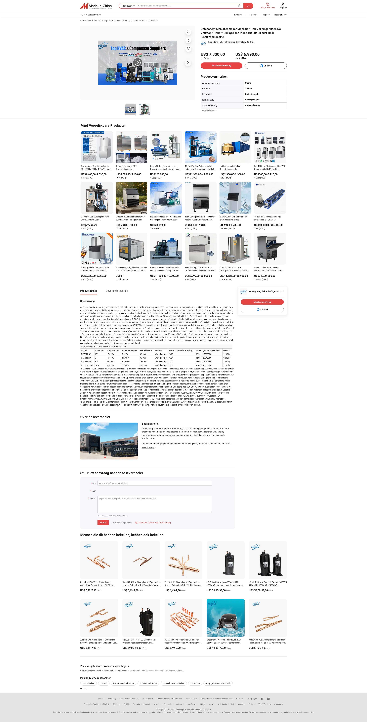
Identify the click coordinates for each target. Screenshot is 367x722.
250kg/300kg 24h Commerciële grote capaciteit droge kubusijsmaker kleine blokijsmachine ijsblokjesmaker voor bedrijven (235, 218)
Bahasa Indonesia (276, 704)
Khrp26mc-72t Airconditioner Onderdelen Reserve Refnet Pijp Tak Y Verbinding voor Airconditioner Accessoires (267, 642)
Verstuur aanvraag (221, 65)
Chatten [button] (268, 65)
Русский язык (191, 704)
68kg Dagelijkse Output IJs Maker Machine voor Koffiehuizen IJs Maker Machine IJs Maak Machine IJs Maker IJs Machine (200, 218)
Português (168, 704)
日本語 (126, 704)
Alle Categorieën (91, 14)
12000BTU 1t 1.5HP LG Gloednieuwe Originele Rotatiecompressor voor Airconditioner (138, 642)
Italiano (179, 704)
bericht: (92, 498)
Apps (265, 14)
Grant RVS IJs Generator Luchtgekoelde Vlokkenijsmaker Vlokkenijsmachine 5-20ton (233, 269)
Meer (82, 688)
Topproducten (191, 698)
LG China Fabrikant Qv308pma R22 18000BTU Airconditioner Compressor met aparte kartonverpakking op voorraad (225, 585)
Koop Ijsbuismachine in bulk (218, 683)
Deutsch (157, 704)
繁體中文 (116, 704)
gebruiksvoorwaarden (305, 712)
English (95, 704)
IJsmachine (153, 20)
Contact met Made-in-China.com (169, 698)
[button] (239, 5)
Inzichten (239, 698)
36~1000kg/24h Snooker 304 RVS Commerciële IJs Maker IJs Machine (269, 168)
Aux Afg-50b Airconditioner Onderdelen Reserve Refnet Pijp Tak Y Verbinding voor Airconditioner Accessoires (183, 642)
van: (94, 483)
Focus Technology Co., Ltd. (180, 709)
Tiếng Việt (262, 704)
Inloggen (283, 7)
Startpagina (85, 20)
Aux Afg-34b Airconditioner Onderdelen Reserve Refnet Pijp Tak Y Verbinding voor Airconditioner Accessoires (98, 642)
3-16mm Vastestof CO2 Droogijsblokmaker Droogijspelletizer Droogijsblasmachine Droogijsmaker (126, 168)
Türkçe (251, 704)
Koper (237, 14)
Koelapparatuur (138, 20)
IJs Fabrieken (88, 683)
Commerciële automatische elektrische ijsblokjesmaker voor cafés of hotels (268, 269)
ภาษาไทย (241, 704)
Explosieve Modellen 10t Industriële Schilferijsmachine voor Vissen (165, 218)
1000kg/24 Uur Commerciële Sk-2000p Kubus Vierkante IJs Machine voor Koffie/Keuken (95, 269)
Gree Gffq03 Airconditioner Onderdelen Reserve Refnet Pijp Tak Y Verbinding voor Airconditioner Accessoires (183, 585)
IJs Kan (103, 683)
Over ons (101, 698)
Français (136, 704)
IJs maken (195, 683)
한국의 (202, 704)
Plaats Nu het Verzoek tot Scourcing (153, 522)
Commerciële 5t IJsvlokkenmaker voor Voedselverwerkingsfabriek (164, 269)
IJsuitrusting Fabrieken (123, 683)
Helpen (253, 14)
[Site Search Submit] (248, 6)
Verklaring (112, 698)
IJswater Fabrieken (148, 683)
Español (147, 704)
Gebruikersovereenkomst (129, 698)
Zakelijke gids (252, 698)
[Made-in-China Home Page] (96, 6)
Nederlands (222, 704)
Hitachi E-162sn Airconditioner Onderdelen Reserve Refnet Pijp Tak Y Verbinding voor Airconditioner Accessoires (141, 585)
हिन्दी (232, 704)
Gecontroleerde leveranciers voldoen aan (216, 698)
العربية (211, 704)
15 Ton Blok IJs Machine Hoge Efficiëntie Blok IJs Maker (267, 218)
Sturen (103, 522)
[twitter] (268, 698)
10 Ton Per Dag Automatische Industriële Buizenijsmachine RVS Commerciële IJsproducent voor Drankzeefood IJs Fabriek (199, 168)
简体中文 (105, 704)
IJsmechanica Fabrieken (174, 683)
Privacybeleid (148, 698)
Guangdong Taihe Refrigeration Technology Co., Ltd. (231, 42)
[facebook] (262, 698)
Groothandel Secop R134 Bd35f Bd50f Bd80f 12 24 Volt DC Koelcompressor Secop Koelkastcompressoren (224, 642)
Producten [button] (127, 5)
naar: (93, 490)
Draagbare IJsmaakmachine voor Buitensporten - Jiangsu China (130, 218)
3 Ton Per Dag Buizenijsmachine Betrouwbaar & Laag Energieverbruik (95, 218)
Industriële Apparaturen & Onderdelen (110, 20)
